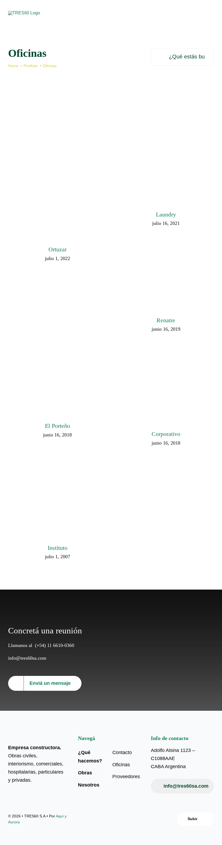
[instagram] (115, 819)
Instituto (49, 491)
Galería (64, 164)
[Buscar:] (182, 56)
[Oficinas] (57, 173)
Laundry (157, 147)
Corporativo (157, 377)
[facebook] (106, 819)
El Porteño (49, 373)
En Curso (49, 184)
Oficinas (65, 184)
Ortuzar (49, 164)
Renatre (157, 268)
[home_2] (24, 13)
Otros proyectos (64, 510)
